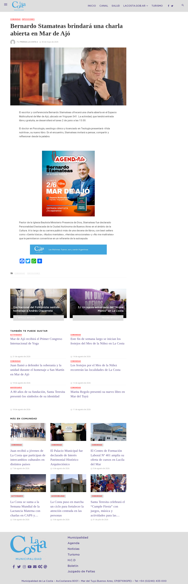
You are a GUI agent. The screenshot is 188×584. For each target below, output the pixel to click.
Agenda (73, 543)
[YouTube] (30, 567)
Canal (103, 6)
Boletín (73, 565)
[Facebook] (14, 567)
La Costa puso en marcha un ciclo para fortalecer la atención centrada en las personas (67, 508)
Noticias (73, 548)
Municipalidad (78, 537)
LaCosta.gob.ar (134, 6)
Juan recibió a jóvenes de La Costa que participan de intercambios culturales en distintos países (27, 457)
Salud (116, 6)
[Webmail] (45, 567)
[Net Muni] (40, 567)
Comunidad (15, 19)
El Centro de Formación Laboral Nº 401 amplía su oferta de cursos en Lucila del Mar (107, 457)
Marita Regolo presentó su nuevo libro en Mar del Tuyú (97, 394)
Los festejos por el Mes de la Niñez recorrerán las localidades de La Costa (95, 367)
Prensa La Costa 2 (29, 42)
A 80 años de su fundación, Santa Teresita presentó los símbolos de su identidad (37, 394)
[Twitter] (19, 567)
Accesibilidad (58, 496)
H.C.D (72, 560)
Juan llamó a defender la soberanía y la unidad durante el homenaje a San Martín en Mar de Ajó (37, 369)
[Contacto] (35, 567)
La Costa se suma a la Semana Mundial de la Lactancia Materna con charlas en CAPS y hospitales (25, 508)
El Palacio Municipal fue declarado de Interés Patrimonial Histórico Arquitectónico (66, 457)
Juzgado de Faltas (81, 571)
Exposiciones (28, 19)
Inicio (92, 6)
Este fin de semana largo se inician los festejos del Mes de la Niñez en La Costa (97, 341)
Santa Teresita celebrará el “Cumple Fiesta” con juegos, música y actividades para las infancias (108, 508)
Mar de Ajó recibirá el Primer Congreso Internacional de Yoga (36, 341)
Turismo (157, 6)
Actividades (16, 335)
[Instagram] (24, 567)
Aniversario (16, 387)
